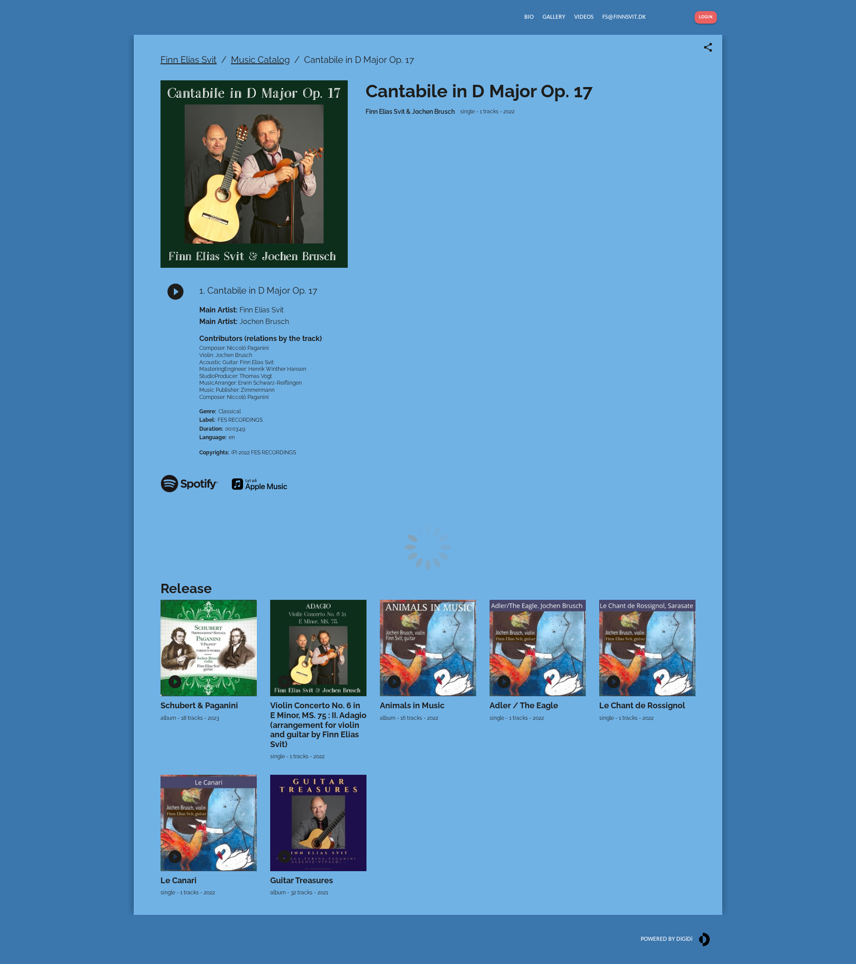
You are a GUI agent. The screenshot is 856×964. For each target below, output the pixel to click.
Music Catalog (260, 59)
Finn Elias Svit (188, 59)
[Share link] (708, 47)
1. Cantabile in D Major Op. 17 (258, 290)
